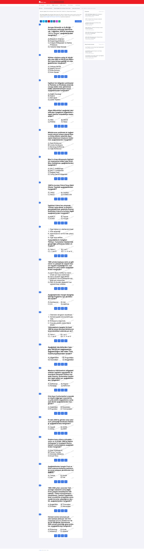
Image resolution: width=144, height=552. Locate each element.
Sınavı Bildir (78, 21)
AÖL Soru (40, 8)
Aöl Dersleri (77, 5)
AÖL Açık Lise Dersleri (48, 8)
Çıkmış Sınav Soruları (76, 8)
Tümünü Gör (101, 11)
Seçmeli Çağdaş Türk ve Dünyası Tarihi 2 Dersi (62, 8)
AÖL (40, 550)
